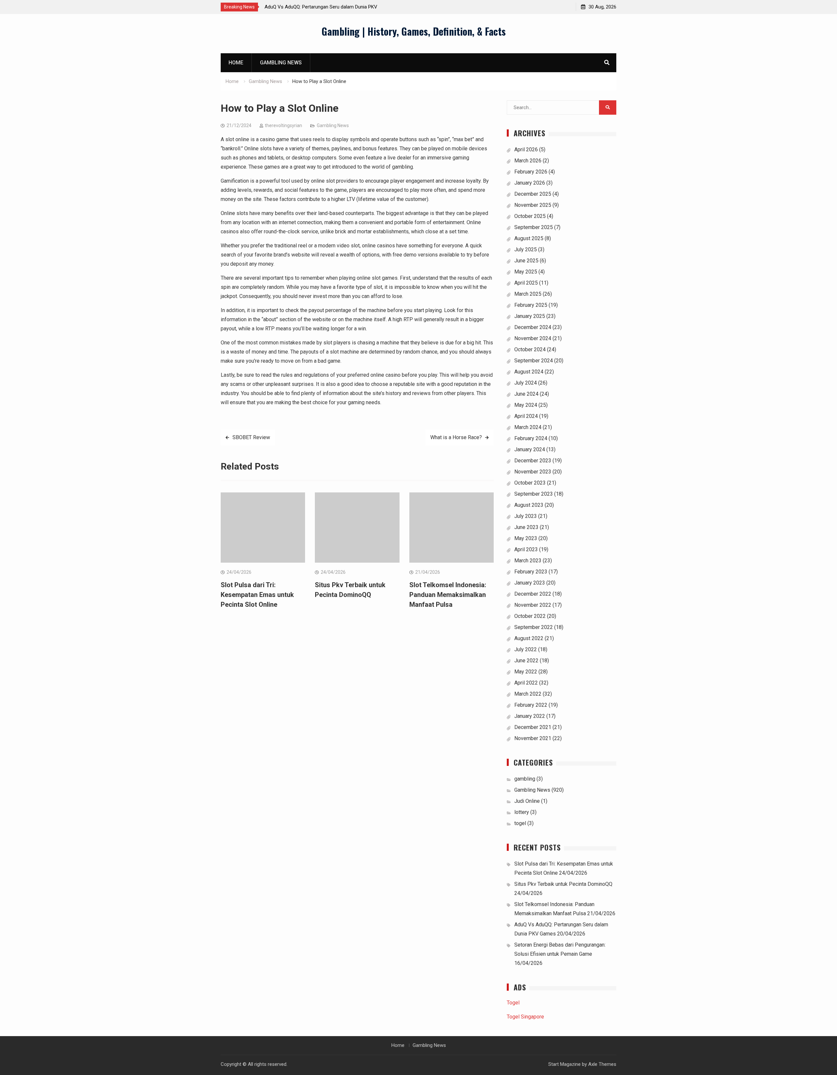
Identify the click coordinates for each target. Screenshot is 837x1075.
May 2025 (525, 272)
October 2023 (530, 483)
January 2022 (529, 716)
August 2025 (528, 238)
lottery (521, 812)
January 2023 (529, 583)
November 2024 (532, 338)
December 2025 (532, 194)
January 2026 (529, 183)
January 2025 (529, 316)
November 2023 (532, 472)
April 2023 (526, 549)
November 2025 (532, 205)
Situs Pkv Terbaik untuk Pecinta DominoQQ (563, 884)
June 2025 (526, 260)
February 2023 (530, 572)
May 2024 (525, 405)
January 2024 (529, 449)
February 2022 (530, 705)
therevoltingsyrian (283, 125)
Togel (513, 1003)
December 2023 (532, 460)
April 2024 (526, 416)
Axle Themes (602, 1064)
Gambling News (281, 62)
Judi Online (527, 801)
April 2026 (526, 149)
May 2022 (525, 672)
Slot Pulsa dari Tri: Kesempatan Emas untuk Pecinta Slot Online (257, 594)
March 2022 (527, 694)
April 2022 (526, 683)
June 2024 (526, 394)
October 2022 (530, 616)
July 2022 (525, 649)
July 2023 (525, 516)
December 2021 (532, 727)
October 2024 (530, 349)
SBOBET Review (251, 437)
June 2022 (526, 660)
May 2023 (525, 538)
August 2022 (528, 638)
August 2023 (528, 505)
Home (236, 62)
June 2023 (526, 527)
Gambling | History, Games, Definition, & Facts (414, 31)
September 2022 (533, 627)
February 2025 (530, 305)
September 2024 (533, 360)
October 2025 (530, 216)
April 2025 (526, 283)
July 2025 (525, 249)
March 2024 (527, 427)
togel (520, 823)
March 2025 (527, 294)
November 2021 (532, 738)
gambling (524, 779)
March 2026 (527, 160)
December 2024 (532, 327)
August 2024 (528, 372)
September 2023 (533, 494)
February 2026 (530, 172)
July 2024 (525, 383)
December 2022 (532, 594)
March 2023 (527, 560)
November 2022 (532, 605)
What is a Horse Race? (456, 437)
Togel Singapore (525, 1017)
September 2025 (533, 227)
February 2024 (530, 438)
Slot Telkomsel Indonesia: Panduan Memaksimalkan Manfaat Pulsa (447, 594)
